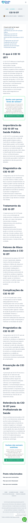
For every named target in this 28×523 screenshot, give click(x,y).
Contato (14, 495)
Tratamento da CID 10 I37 (10, 35)
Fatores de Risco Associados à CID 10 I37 (14, 38)
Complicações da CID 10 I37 (11, 40)
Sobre (5, 492)
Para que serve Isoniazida (10, 484)
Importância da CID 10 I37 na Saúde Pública (13, 31)
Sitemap (22, 492)
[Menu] (25, 2)
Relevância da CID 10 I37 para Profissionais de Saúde (11, 46)
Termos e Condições (20, 494)
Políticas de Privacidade (8, 494)
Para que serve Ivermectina (10, 477)
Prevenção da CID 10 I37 (10, 44)
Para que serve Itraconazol (10, 480)
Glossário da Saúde (13, 492)
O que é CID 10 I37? (9, 29)
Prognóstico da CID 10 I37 (10, 42)
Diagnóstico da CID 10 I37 (10, 34)
